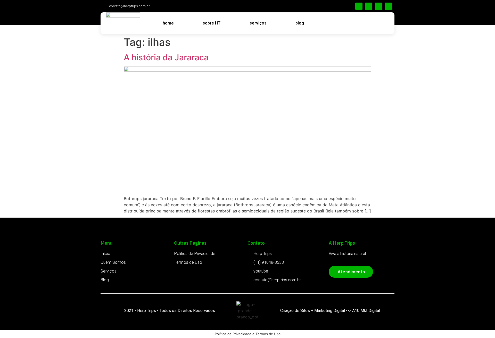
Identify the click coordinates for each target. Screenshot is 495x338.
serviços (258, 23)
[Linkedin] (368, 6)
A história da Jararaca (166, 57)
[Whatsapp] (358, 6)
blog (299, 23)
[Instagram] (378, 6)
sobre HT (211, 23)
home (168, 23)
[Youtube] (388, 6)
